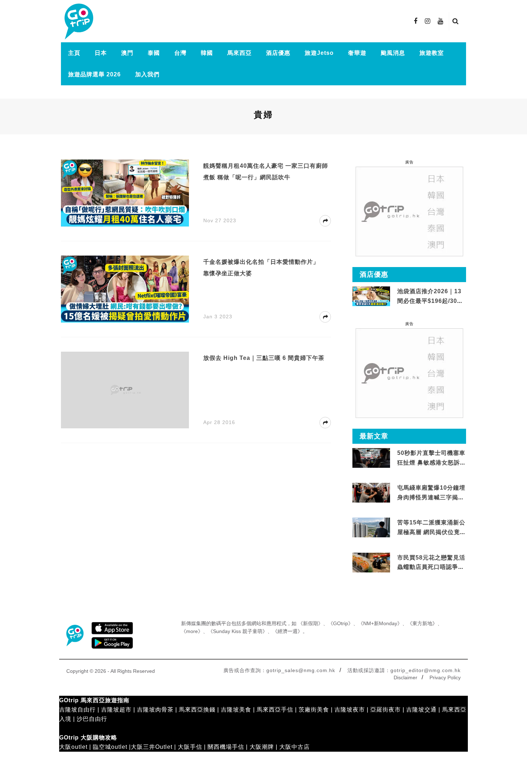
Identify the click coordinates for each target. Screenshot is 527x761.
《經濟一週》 (287, 631)
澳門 (127, 53)
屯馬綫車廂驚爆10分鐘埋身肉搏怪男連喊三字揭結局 (431, 497)
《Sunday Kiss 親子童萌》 (237, 631)
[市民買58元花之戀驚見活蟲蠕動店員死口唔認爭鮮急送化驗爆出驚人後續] (371, 563)
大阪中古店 (294, 747)
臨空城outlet (110, 747)
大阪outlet (73, 747)
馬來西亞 (239, 53)
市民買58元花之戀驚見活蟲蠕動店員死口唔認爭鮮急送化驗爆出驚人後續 (431, 567)
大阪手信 (190, 747)
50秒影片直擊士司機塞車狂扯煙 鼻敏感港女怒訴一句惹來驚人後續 (431, 462)
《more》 (192, 631)
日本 (101, 53)
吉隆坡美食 (236, 710)
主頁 (74, 53)
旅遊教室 (431, 53)
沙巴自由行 (92, 719)
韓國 (207, 53)
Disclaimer (405, 677)
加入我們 (147, 74)
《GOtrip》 (340, 623)
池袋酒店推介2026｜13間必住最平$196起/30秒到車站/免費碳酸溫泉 (430, 300)
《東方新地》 (422, 623)
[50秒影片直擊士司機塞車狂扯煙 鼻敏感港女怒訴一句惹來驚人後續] (371, 458)
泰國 (154, 53)
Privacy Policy (445, 677)
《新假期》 (310, 623)
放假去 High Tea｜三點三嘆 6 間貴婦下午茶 (263, 358)
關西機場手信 (226, 747)
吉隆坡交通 (421, 710)
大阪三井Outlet (151, 747)
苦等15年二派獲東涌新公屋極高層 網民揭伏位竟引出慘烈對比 (431, 531)
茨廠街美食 (314, 710)
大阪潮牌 (262, 747)
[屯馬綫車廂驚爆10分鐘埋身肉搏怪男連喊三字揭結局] (371, 493)
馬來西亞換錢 (197, 710)
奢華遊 (357, 53)
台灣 (180, 53)
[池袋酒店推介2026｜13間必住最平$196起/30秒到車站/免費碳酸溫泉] (371, 296)
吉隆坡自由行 (77, 710)
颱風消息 (393, 53)
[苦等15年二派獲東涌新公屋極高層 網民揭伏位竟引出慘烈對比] (371, 528)
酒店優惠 (278, 53)
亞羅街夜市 (385, 710)
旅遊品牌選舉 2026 (94, 74)
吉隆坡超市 (116, 710)
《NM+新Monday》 (380, 623)
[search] (455, 21)
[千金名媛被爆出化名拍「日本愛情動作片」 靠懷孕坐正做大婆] (125, 289)
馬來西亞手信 (275, 710)
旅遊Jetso (319, 53)
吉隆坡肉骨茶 (155, 710)
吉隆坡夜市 (349, 710)
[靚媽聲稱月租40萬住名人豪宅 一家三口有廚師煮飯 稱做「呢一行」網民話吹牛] (125, 193)
